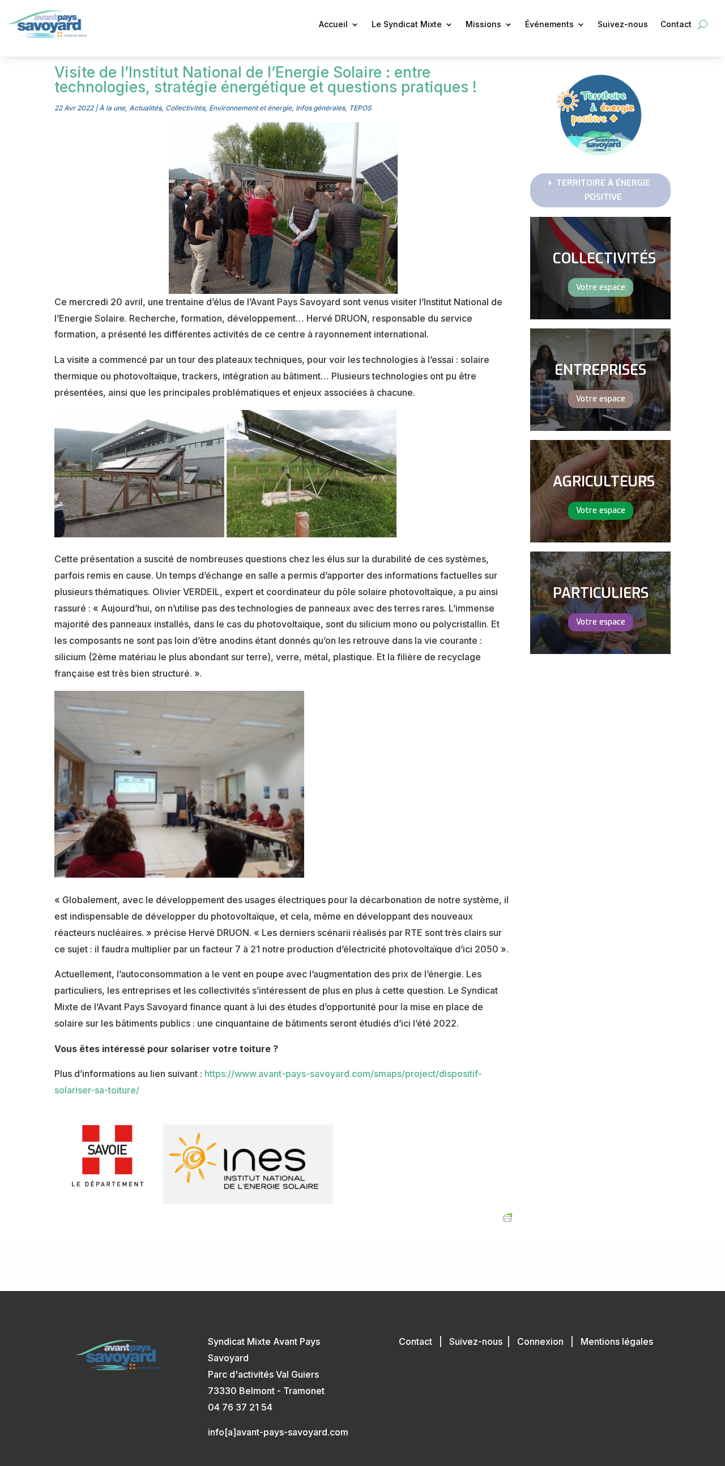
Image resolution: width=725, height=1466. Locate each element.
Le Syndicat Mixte (407, 24)
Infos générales (320, 108)
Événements (549, 24)
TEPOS (360, 108)
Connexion (540, 1341)
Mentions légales (617, 1341)
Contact (676, 24)
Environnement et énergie (250, 108)
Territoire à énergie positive (603, 190)
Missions (483, 24)
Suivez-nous (623, 24)
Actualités (145, 108)
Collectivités (185, 108)
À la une (112, 108)
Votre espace (600, 287)
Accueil (333, 24)
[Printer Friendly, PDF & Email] (507, 1217)
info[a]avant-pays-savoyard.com (278, 1432)
